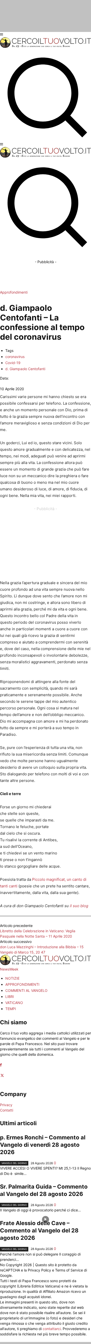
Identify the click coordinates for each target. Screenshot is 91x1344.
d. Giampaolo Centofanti (25, 369)
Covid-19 (12, 363)
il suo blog (79, 905)
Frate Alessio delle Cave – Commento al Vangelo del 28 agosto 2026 (39, 1230)
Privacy (6, 1105)
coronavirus (15, 356)
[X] (2, 1075)
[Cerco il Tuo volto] (45, 46)
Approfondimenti (14, 292)
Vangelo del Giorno (14, 1163)
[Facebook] (1, 1065)
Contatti (6, 1110)
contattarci (52, 1329)
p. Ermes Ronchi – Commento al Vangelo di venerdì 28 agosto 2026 (42, 1144)
